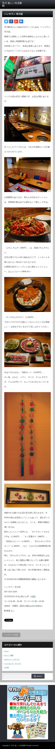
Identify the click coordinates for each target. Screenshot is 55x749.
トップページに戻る (11, 635)
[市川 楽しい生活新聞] (13, 4)
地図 (33, 596)
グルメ (6, 651)
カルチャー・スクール (12, 659)
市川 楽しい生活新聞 (18, 745)
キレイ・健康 (8, 655)
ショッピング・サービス (12, 663)
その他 (6, 667)
